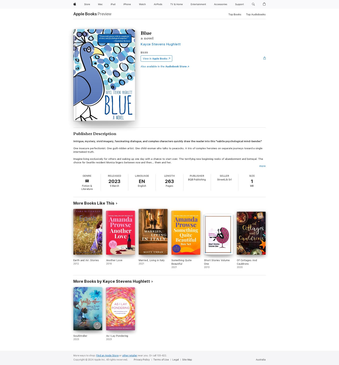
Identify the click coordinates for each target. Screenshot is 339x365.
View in (155, 58)
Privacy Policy (142, 359)
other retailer (129, 355)
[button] (253, 4)
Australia (261, 359)
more (262, 166)
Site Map (187, 359)
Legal (175, 359)
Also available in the (164, 66)
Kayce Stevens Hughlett (161, 44)
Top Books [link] (234, 14)
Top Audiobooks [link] (256, 14)
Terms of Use (161, 359)
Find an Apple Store (107, 355)
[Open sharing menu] (265, 58)
